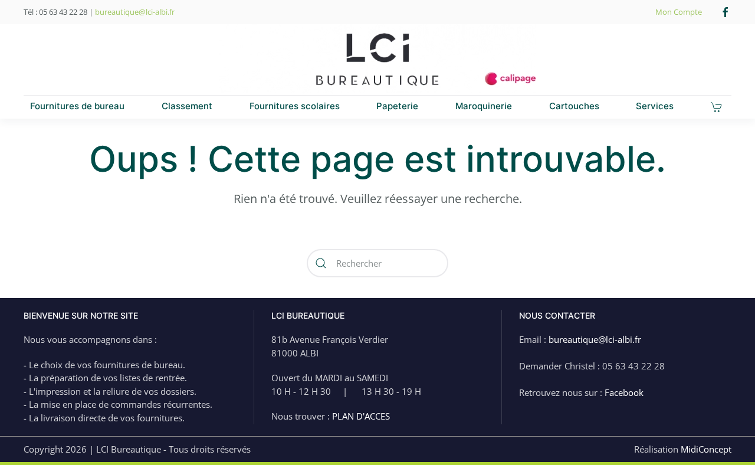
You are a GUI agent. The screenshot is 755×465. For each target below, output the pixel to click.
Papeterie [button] (397, 106)
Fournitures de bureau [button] (77, 106)
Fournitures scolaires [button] (295, 106)
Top (727, 437)
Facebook (624, 392)
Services (655, 106)
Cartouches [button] (574, 106)
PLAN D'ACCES (361, 416)
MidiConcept (706, 449)
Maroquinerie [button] (483, 106)
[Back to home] (377, 59)
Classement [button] (187, 106)
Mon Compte (678, 11)
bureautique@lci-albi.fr (135, 11)
